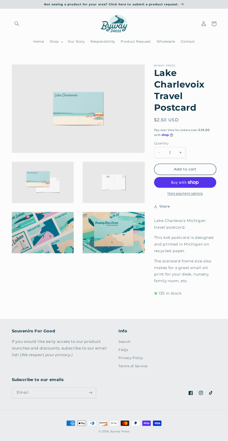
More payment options (185, 193)
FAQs (123, 350)
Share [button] (164, 206)
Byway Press (119, 431)
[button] (17, 24)
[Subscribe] (90, 392)
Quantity (161, 143)
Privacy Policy (130, 358)
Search (124, 342)
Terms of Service (133, 366)
